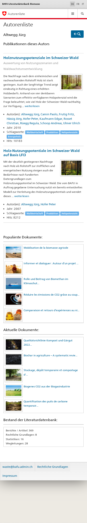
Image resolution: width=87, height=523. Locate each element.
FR (78, 4)
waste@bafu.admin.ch (17, 466)
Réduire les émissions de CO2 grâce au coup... (51, 294)
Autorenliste (16, 14)
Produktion (52, 132)
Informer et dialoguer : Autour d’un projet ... (51, 263)
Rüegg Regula (29, 123)
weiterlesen (32, 106)
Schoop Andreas (51, 123)
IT (83, 4)
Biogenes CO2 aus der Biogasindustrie (47, 386)
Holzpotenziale (70, 132)
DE (73, 4)
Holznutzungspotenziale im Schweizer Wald (41, 63)
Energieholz (14, 136)
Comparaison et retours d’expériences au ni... (51, 310)
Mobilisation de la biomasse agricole (46, 247)
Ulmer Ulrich (71, 123)
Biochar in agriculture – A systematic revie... (50, 355)
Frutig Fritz (66, 114)
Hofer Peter (30, 118)
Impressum (9, 475)
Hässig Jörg (14, 118)
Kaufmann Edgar (50, 118)
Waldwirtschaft (35, 132)
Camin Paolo (49, 114)
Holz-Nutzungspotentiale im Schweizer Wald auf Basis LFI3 (41, 153)
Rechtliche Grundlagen (52, 466)
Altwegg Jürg (30, 114)
